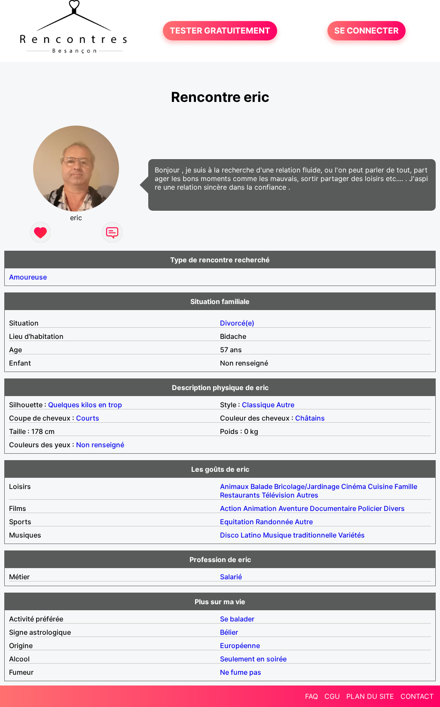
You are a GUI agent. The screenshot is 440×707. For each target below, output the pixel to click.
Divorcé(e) (237, 323)
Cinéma (353, 486)
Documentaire (333, 508)
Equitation (237, 521)
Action (230, 508)
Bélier (229, 632)
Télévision (278, 495)
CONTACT (417, 696)
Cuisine (380, 486)
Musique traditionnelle (299, 535)
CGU (332, 696)
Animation (260, 508)
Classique (258, 404)
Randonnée (274, 521)
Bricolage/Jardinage (306, 486)
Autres (307, 495)
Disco (229, 535)
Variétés (351, 535)
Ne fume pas (240, 672)
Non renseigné (100, 444)
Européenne (240, 645)
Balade (261, 486)
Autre (285, 404)
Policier (370, 508)
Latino (251, 535)
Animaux (234, 486)
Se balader (237, 619)
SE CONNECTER (366, 31)
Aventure (293, 508)
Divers (394, 508)
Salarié (231, 576)
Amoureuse (28, 277)
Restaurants (240, 495)
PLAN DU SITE (370, 696)
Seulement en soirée (253, 659)
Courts (87, 418)
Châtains (310, 418)
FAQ (311, 696)
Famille (405, 486)
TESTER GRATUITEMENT (220, 31)
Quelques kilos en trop (85, 404)
